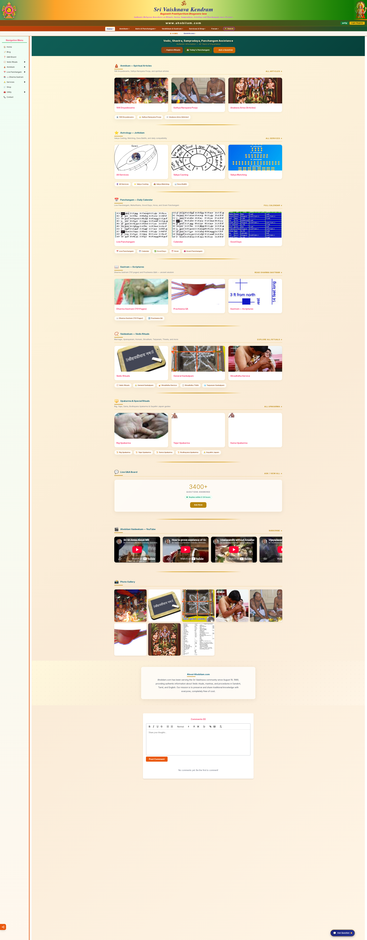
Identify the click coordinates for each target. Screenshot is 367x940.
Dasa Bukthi (180, 184)
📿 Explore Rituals (172, 50)
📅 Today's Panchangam (198, 50)
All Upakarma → (273, 406)
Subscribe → (275, 531)
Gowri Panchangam (193, 251)
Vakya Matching (161, 184)
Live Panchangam (125, 251)
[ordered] (168, 726)
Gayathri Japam (211, 452)
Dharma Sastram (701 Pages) (129, 318)
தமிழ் (344, 23)
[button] (183, 726)
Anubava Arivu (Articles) (177, 117)
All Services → (274, 138)
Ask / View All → (273, 473)
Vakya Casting (141, 184)
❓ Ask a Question (224, 50)
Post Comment (157, 759)
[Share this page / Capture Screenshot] (3, 927)
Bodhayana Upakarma (188, 452)
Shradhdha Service (168, 385)
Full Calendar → (273, 205)
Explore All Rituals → (269, 339)
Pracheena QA (155, 318)
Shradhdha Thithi (190, 385)
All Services (122, 184)
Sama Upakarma (164, 452)
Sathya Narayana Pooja (150, 117)
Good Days (160, 251)
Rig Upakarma (123, 452)
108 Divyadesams (125, 117)
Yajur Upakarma (143, 452)
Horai (174, 251)
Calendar (144, 251)
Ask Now (198, 505)
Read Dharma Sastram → (268, 272)
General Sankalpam (144, 385)
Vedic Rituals (123, 385)
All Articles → (274, 71)
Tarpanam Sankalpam (214, 385)
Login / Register (357, 23)
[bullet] (172, 726)
